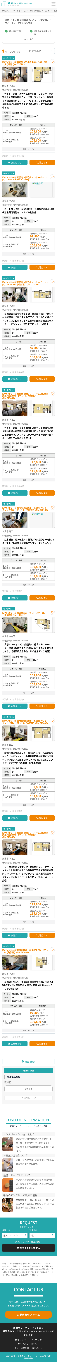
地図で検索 (30, 1061)
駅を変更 (29, 1088)
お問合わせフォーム (28, 1314)
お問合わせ (16, 162)
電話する (43, 162)
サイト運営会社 (21, 1348)
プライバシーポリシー (28, 1344)
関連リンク (20, 1340)
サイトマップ (35, 1340)
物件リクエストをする (28, 1248)
